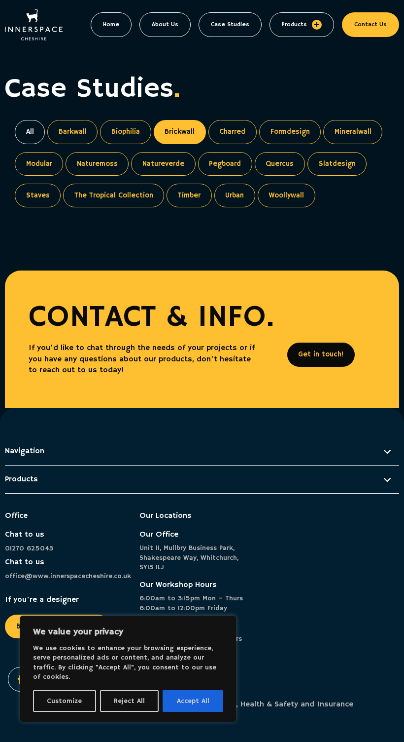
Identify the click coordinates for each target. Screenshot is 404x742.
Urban (234, 195)
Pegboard (225, 163)
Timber (189, 195)
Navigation (24, 451)
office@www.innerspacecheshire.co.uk (67, 576)
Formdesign (290, 131)
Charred (232, 131)
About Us (165, 24)
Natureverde (163, 163)
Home (111, 24)
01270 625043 (29, 548)
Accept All (193, 701)
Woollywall (286, 195)
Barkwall (73, 131)
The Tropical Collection (113, 195)
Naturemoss (97, 163)
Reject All (129, 701)
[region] (128, 669)
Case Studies (230, 24)
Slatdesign (337, 163)
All (30, 131)
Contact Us (370, 24)
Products (294, 24)
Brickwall (180, 131)
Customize (64, 701)
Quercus (280, 163)
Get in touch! (320, 354)
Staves (38, 195)
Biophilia (125, 131)
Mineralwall (353, 131)
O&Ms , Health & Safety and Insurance (282, 704)
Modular (39, 163)
